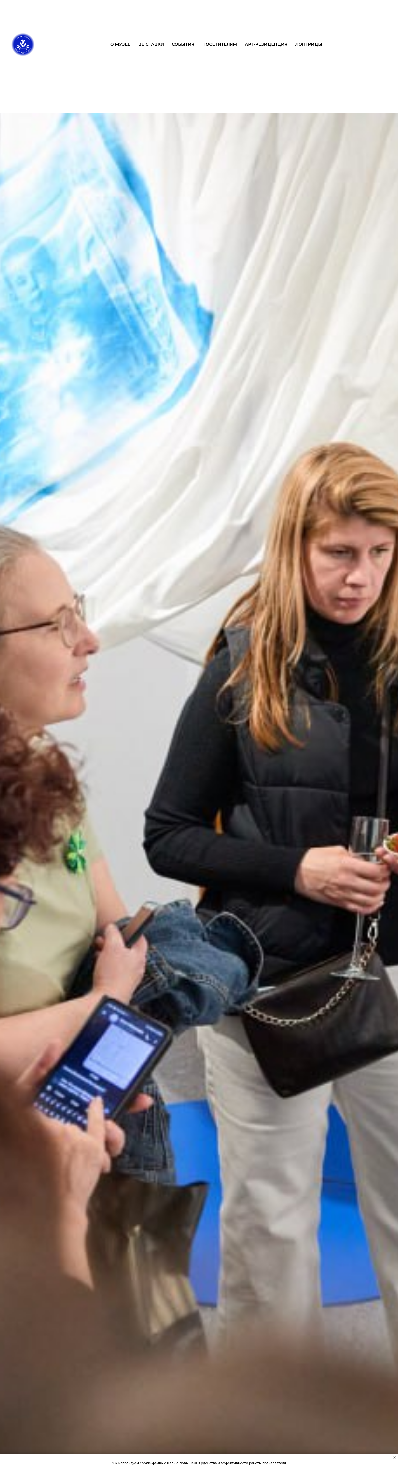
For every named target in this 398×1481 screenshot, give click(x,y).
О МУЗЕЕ (120, 44)
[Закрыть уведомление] (394, 1457)
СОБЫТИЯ (183, 44)
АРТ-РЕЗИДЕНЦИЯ (266, 44)
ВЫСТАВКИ (151, 44)
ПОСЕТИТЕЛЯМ (219, 44)
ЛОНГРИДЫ (308, 44)
